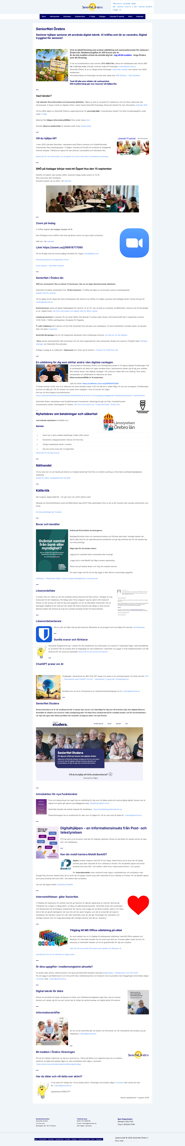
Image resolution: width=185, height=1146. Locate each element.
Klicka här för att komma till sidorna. (93, 652)
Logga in (117, 10)
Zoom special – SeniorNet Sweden (50, 266)
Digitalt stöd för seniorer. (46, 293)
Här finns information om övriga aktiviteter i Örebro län (96, 404)
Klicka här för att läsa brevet (47, 453)
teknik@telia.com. (92, 253)
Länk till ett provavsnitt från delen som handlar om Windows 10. (96, 948)
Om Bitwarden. (139, 627)
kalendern (53, 329)
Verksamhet (54, 16)
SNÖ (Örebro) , (122, 75)
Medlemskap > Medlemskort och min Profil (120, 973)
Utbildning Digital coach (99, 803)
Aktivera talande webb (124, 4)
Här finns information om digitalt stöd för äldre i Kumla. (75, 311)
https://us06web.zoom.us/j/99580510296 (100, 383)
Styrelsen (67, 16)
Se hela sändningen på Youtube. (49, 512)
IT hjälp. (44, 114)
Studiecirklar (80, 16)
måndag (39, 344)
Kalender (139, 16)
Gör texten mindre (143, 7)
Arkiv (130, 16)
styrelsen (40, 979)
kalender (67, 181)
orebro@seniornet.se (127, 66)
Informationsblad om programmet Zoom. (52, 260)
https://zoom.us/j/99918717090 (63, 247)
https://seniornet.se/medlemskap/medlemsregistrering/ (59, 1064)
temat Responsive (131, 1141)
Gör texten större (122, 7)
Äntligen (144, 341)
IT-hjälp (92, 16)
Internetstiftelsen (46, 896)
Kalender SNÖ (141, 105)
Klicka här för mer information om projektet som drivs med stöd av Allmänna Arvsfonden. (72, 156)
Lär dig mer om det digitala (116, 335)
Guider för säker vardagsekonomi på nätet (53, 478)
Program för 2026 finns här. (107, 350)
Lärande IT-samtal (117, 16)
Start (44, 16)
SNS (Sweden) (134, 75)
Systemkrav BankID (65, 884)
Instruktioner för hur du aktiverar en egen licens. (55, 954)
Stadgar (102, 16)
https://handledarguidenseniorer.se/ (107, 809)
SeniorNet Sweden (120, 69)
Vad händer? (44, 95)
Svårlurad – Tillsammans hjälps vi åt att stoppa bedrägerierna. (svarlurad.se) (67, 578)
